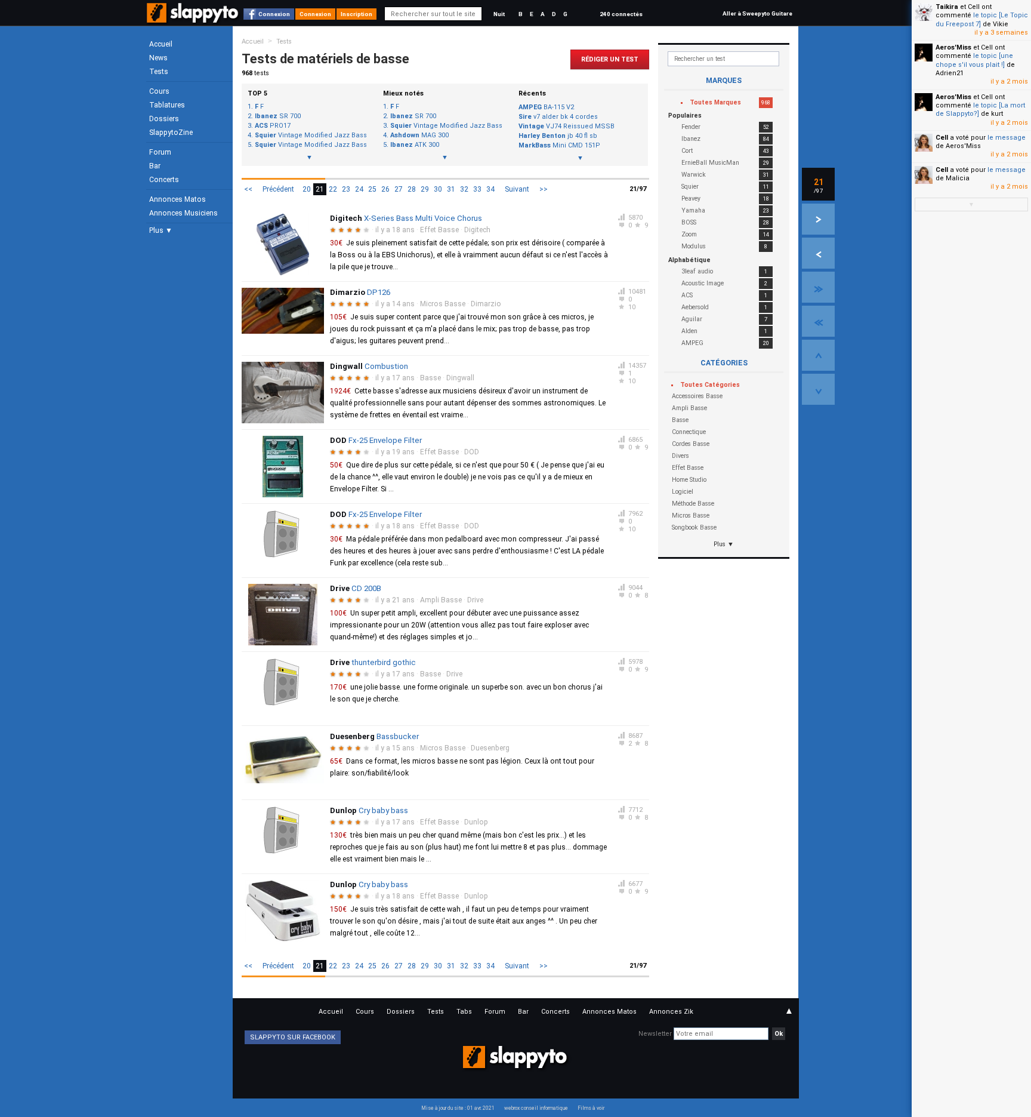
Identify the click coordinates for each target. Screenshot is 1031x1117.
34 (490, 189)
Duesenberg (490, 748)
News (158, 58)
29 (425, 189)
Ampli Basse (441, 600)
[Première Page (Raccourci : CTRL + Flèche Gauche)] (818, 321)
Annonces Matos (177, 199)
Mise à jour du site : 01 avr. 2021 (458, 1108)
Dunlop (476, 822)
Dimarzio (486, 304)
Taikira (947, 7)
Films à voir (591, 1108)
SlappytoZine (171, 132)
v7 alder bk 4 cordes (558, 117)
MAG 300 (419, 135)
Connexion (274, 14)
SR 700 (278, 116)
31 (451, 189)
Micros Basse (442, 304)
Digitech (477, 230)
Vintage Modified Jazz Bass (311, 135)
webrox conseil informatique (536, 1108)
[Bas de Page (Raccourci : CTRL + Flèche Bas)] (818, 389)
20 (306, 189)
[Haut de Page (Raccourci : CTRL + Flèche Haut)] (818, 355)
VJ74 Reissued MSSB (566, 126)
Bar (154, 166)
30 (438, 189)
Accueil (160, 44)
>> (543, 189)
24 (359, 189)
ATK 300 (414, 145)
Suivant (517, 189)
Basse (430, 378)
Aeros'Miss (953, 47)
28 (412, 189)
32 (464, 189)
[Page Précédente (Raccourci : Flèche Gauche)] (818, 253)
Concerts (164, 180)
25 (372, 189)
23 (346, 189)
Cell (942, 137)
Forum (160, 152)
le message (1006, 137)
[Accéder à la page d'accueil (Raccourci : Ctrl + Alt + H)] (193, 18)
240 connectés (621, 14)
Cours (159, 91)
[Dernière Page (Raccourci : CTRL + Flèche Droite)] (818, 287)
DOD (471, 452)
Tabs (464, 1012)
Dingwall (460, 378)
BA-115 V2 (546, 107)
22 (333, 189)
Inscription (356, 14)
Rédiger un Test (609, 59)
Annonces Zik (671, 1012)
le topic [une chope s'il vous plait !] (974, 60)
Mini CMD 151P (559, 145)
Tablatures (167, 105)
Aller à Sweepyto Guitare (757, 13)
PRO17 (273, 126)
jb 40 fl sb (557, 136)
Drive (475, 600)
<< (248, 189)
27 (398, 189)
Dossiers (164, 119)
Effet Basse (439, 230)
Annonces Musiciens (183, 213)
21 (320, 189)
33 (477, 189)
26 (385, 189)
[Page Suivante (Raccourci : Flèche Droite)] (818, 219)
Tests (158, 71)
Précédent (278, 189)
